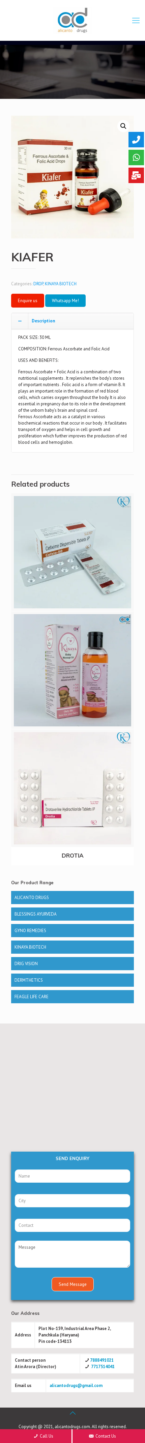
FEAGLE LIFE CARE (31, 997)
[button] (123, 126)
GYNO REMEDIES (30, 930)
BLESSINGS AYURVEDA (35, 914)
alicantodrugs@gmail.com (76, 1385)
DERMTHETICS (28, 980)
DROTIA (73, 855)
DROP (38, 284)
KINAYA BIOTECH (61, 284)
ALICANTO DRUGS (31, 897)
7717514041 (103, 1366)
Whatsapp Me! (65, 301)
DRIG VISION (26, 963)
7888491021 (102, 1360)
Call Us (46, 1436)
